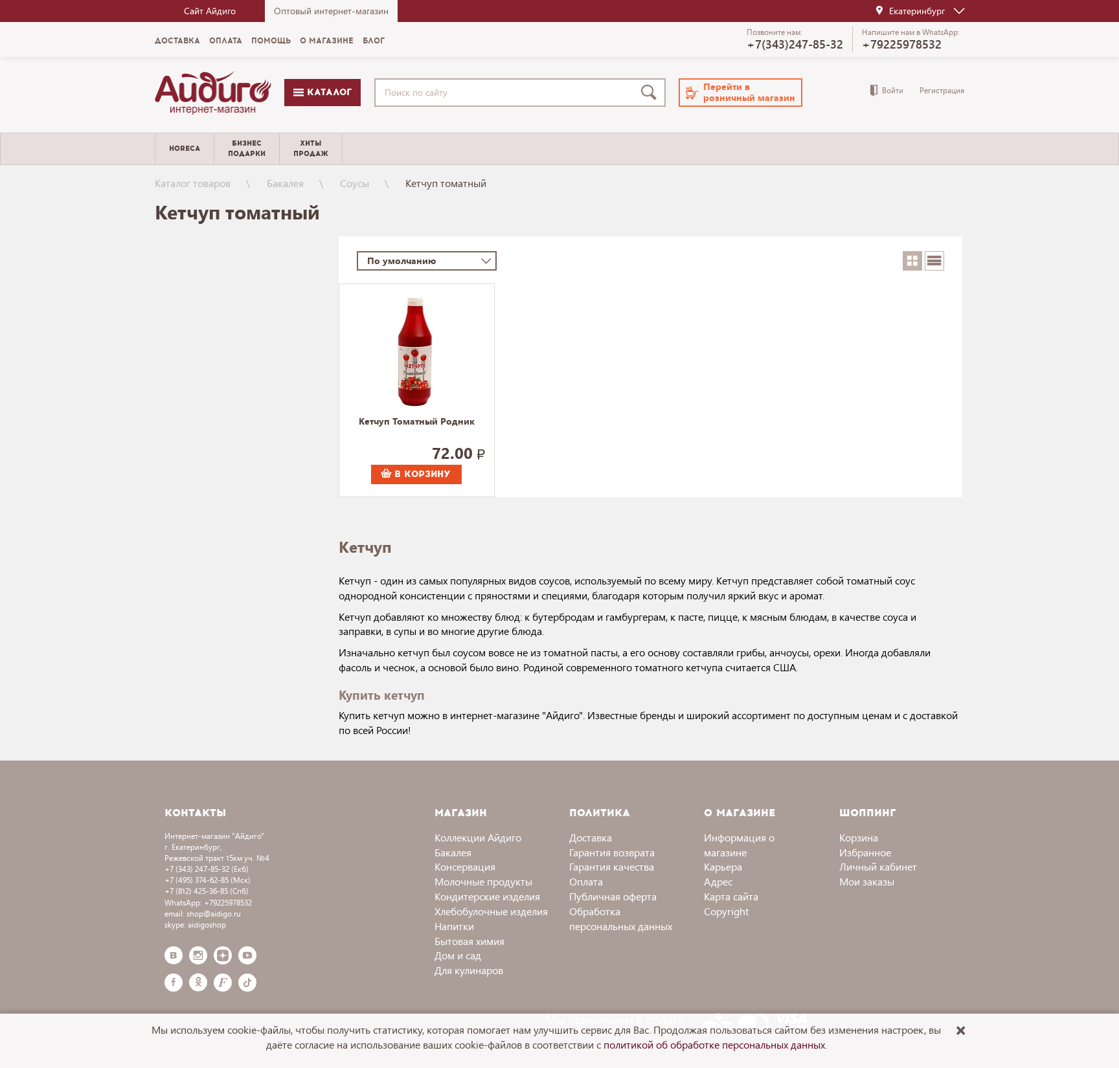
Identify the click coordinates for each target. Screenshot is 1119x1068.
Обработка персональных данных (620, 918)
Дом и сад (458, 955)
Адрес (718, 881)
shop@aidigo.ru (213, 913)
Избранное (865, 852)
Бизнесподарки (247, 148)
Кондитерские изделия (487, 896)
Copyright (726, 911)
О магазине (327, 41)
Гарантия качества (611, 866)
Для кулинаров (469, 970)
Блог (374, 41)
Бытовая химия (469, 941)
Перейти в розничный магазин (749, 92)
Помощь (271, 41)
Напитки (454, 926)
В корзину (421, 474)
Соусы (354, 183)
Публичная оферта (613, 896)
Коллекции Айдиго (478, 837)
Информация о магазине (739, 844)
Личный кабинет (878, 866)
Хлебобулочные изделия (491, 911)
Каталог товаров (193, 183)
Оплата (225, 41)
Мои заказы (866, 881)
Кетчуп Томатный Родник (417, 422)
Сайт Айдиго (210, 11)
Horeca (184, 148)
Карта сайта (731, 896)
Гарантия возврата (612, 852)
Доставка (177, 41)
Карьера (723, 866)
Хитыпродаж (310, 148)
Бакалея (285, 183)
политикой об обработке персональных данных (714, 1044)
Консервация (465, 866)
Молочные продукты (483, 881)
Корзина (858, 837)
